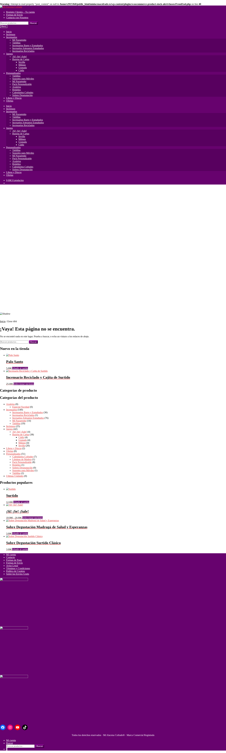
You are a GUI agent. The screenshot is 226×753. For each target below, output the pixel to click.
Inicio (9, 31)
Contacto (10, 557)
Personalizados (13, 73)
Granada (22, 67)
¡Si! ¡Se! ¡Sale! (19, 56)
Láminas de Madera (22, 459)
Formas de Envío (14, 15)
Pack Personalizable (22, 84)
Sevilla (21, 62)
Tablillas (16, 42)
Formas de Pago (14, 560)
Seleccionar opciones (24, 384)
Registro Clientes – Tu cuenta (20, 12)
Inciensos (10, 34)
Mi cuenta (11, 554)
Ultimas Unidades (15, 476)
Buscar (33, 23)
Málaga (22, 65)
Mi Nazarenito (19, 40)
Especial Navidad (20, 407)
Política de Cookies (15, 571)
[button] (113, 302)
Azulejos (16, 87)
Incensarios (11, 37)
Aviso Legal (12, 565)
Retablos (16, 89)
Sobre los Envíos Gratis (17, 574)
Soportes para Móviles (23, 78)
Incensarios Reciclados (23, 51)
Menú (3, 26)
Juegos (9, 54)
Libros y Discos (14, 98)
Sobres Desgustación (22, 95)
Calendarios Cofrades (22, 92)
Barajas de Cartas (20, 59)
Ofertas (9, 100)
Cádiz (21, 70)
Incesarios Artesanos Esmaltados (28, 48)
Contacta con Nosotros (17, 17)
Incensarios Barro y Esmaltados (27, 45)
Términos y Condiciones (18, 568)
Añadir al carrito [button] (20, 368)
